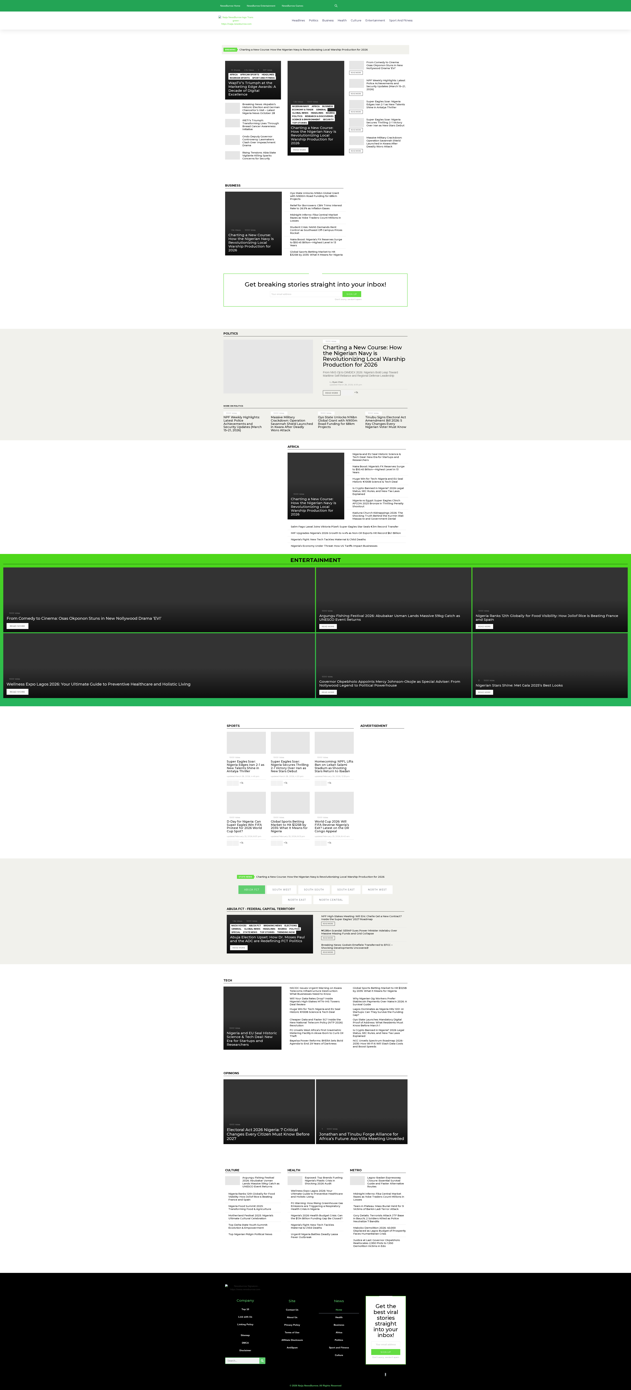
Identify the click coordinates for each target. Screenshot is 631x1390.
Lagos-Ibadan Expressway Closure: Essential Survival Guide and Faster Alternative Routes (385, 1182)
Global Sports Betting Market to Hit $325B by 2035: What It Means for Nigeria (316, 253)
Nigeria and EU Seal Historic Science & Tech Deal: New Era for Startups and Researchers (376, 457)
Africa (234, 74)
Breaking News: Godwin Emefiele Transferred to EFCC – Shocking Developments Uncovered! (357, 946)
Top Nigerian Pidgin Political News (250, 1234)
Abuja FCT (255, 925)
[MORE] (405, 393)
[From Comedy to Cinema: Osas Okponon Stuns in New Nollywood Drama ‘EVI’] (356, 65)
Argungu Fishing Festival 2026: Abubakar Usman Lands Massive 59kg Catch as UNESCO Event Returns (261, 1182)
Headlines (298, 20)
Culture (356, 20)
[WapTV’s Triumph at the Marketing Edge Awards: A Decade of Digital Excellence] (253, 80)
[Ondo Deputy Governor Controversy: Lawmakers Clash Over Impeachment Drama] (232, 140)
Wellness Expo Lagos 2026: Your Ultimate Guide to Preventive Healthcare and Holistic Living (317, 1193)
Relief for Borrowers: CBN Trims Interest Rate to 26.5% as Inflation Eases (316, 207)
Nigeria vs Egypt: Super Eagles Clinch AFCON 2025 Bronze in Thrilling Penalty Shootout (377, 503)
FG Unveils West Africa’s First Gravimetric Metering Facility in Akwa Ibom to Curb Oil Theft (316, 1033)
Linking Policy (245, 1324)
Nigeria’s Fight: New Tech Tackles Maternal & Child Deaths (328, 539)
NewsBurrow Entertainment (261, 5)
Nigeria (330, 113)
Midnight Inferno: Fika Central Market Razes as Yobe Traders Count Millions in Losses (315, 217)
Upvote (344, 393)
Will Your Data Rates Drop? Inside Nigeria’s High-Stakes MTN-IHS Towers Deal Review (315, 1001)
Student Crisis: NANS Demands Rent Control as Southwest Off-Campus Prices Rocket (316, 230)
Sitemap (245, 1335)
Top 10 (245, 1309)
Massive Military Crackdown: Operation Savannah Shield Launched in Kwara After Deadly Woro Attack (384, 142)
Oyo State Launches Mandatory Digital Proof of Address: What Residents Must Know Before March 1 (378, 1022)
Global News (300, 113)
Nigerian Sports (240, 78)
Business (328, 20)
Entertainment (375, 20)
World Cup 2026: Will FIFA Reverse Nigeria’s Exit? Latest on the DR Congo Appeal (332, 826)
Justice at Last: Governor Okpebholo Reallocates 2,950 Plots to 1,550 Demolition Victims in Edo (376, 1243)
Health (342, 20)
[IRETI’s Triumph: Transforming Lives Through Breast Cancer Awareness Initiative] (232, 123)
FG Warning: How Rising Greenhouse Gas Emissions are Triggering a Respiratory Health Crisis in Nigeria (317, 1206)
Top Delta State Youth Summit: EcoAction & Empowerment (248, 1226)
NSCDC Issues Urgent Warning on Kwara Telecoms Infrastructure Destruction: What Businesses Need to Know (316, 990)
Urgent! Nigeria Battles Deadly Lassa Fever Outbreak (314, 1236)
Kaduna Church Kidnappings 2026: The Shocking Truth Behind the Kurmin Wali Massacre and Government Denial (377, 515)
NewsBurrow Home (230, 5)
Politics (313, 20)
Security (328, 119)
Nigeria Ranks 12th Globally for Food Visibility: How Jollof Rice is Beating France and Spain (251, 1196)
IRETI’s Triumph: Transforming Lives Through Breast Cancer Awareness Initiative (260, 125)
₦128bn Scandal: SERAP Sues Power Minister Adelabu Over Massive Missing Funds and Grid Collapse (359, 932)
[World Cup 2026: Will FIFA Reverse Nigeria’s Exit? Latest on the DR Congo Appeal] (334, 803)
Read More (356, 73)
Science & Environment (306, 119)
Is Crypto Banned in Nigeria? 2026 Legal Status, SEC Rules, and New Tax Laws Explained (378, 491)
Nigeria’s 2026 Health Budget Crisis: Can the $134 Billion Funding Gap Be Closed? (317, 1217)
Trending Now (286, 932)
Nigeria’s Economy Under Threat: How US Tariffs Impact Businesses (334, 545)
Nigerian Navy (300, 106)
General (321, 109)
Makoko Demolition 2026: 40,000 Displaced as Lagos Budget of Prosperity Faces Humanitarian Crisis (379, 1230)
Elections (290, 925)
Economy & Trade (302, 109)
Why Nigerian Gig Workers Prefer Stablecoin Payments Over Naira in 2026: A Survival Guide (380, 1001)
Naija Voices (238, 925)
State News (250, 932)
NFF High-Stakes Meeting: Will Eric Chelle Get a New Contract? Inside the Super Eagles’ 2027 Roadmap (361, 918)
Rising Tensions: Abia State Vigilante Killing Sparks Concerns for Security (259, 155)
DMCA (245, 1342)
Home (339, 1309)
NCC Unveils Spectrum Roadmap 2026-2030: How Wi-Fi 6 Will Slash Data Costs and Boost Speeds (378, 1043)
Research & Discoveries (319, 116)
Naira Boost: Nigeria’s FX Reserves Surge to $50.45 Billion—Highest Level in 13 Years (316, 242)
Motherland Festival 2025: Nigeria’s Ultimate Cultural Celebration (250, 1217)
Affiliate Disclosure (292, 1340)
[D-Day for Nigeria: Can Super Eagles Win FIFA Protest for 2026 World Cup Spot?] (246, 803)
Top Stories (299, 123)
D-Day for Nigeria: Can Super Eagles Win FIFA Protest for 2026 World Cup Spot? (244, 826)
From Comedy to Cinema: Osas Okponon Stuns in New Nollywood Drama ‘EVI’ (384, 65)
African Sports (249, 74)
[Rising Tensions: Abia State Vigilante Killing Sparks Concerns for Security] (232, 155)
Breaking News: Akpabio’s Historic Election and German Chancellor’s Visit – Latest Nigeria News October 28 (261, 109)
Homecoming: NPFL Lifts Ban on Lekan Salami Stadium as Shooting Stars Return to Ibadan (334, 766)
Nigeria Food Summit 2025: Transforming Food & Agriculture (249, 1207)
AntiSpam (292, 1347)
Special (235, 932)
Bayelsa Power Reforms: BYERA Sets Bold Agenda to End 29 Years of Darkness (316, 1042)
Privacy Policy (292, 1325)
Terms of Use (292, 1332)
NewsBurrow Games (292, 5)
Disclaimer (245, 1350)
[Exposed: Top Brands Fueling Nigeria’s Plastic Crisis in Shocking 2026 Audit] (295, 1180)
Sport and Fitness (400, 20)
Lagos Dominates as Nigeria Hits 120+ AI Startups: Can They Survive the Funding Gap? (378, 1011)
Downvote (350, 393)
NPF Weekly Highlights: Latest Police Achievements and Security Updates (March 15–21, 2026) (386, 85)
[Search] (262, 1361)
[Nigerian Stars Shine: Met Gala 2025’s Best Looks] (550, 665)
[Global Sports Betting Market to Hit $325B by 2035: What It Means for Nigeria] (290, 803)
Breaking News (273, 925)
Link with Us (245, 1316)
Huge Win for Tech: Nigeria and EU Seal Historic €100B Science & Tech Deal (377, 480)
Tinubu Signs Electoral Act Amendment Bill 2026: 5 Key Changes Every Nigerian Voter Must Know (385, 422)
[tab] (251, 889)
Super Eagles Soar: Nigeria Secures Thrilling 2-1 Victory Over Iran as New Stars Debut (385, 122)
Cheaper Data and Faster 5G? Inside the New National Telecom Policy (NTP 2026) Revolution (316, 1022)
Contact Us (292, 1309)
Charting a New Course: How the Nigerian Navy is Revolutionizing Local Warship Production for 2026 (303, 49)
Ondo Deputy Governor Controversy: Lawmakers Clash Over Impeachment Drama (258, 141)
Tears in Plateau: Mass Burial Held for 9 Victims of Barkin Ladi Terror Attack (378, 1207)
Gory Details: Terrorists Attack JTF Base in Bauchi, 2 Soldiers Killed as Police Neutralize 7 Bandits (378, 1218)
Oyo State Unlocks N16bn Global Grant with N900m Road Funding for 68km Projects (314, 195)
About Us (292, 1317)
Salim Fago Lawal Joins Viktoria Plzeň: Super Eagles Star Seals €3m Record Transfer (344, 526)
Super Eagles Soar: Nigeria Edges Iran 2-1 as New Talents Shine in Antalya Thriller (385, 104)
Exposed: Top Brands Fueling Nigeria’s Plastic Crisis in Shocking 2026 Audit (324, 1180)
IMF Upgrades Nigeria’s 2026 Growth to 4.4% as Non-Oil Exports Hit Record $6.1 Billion (346, 533)
